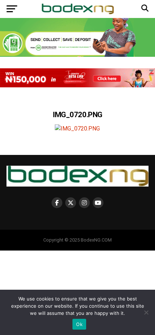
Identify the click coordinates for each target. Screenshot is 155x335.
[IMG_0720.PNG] (77, 128)
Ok (79, 324)
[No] (146, 312)
